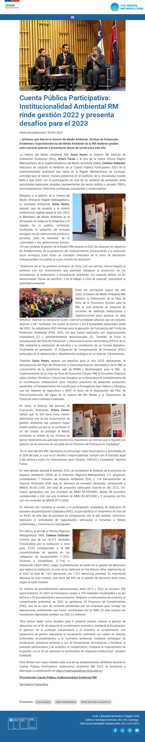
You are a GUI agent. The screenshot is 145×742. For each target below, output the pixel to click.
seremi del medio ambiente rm (95, 702)
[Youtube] (137, 730)
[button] (73, 17)
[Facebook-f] (115, 730)
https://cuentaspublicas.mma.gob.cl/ (79, 670)
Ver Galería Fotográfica (33, 684)
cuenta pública (43, 702)
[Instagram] (129, 730)
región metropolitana (66, 702)
